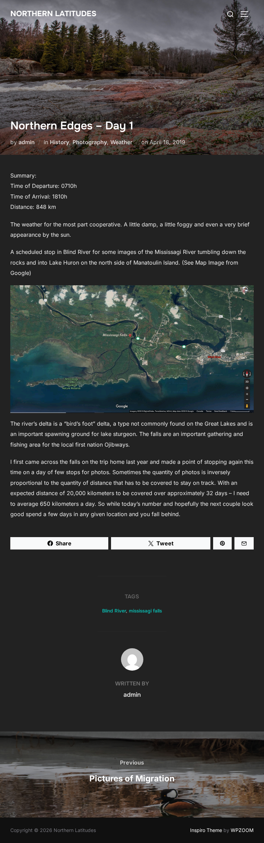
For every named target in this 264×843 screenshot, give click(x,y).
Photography (90, 142)
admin (27, 142)
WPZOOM (242, 830)
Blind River (114, 611)
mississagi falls (145, 611)
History (59, 142)
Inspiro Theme (206, 830)
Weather (121, 142)
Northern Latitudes (53, 14)
